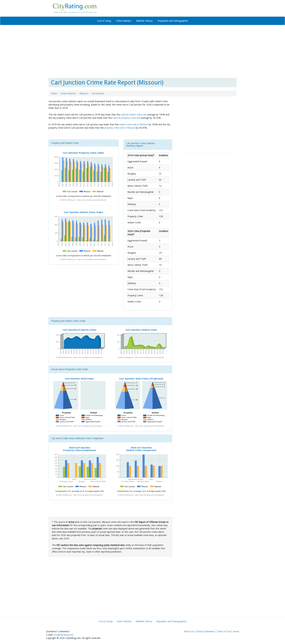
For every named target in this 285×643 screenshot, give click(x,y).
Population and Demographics (173, 20)
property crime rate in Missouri (119, 127)
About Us (189, 631)
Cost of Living (104, 20)
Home (54, 93)
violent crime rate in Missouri (133, 124)
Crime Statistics (123, 20)
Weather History (144, 20)
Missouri (83, 93)
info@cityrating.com (63, 634)
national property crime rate (126, 118)
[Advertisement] (142, 51)
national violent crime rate (134, 114)
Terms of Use (223, 631)
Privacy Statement (205, 631)
